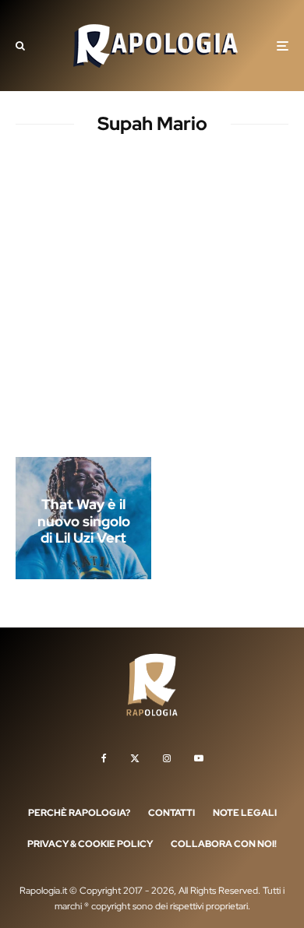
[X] (134, 758)
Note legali (245, 813)
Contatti (171, 813)
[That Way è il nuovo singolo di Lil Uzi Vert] (83, 518)
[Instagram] (166, 758)
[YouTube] (198, 758)
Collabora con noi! (224, 844)
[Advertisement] (152, 299)
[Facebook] (104, 758)
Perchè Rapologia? (79, 813)
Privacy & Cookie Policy (90, 844)
